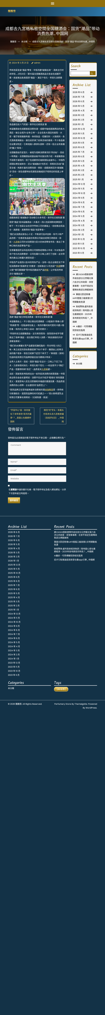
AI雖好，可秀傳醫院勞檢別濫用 (68, 555)
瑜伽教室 (49, 389)
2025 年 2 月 (78, 174)
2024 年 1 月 (78, 234)
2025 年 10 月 (79, 138)
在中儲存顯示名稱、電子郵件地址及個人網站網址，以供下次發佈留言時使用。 (37, 491)
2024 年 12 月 (79, 184)
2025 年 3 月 (78, 170)
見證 (58, 266)
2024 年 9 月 (78, 197)
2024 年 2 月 (78, 230)
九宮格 (16, 241)
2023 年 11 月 (78, 243)
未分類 (24, 41)
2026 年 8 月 (78, 92)
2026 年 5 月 (78, 106)
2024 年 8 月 (79, 202)
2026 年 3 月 (78, 115)
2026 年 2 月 (78, 119)
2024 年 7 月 (79, 207)
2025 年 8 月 (78, 147)
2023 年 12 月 (79, 239)
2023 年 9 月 (78, 253)
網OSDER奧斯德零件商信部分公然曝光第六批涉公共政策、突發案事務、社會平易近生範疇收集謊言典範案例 (83, 282)
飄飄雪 (12, 11)
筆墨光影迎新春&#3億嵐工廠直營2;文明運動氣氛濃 (83, 298)
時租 (46, 269)
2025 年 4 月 (79, 165)
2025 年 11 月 (78, 133)
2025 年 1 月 (78, 179)
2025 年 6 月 (78, 156)
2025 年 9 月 (78, 142)
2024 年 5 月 (79, 216)
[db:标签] (61, 689)
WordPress (91, 707)
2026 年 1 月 (78, 124)
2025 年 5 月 (78, 161)
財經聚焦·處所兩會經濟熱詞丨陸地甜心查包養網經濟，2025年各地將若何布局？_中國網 (83, 314)
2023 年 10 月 (79, 248)
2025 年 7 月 (78, 152)
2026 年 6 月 (78, 101)
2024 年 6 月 (79, 211)
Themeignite (81, 704)
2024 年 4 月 (79, 220)
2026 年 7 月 (78, 96)
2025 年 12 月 (79, 129)
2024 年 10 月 (79, 193)
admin (37, 62)
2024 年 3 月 (78, 225)
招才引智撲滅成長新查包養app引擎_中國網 (83, 338)
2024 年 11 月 (79, 188)
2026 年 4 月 (79, 110)
